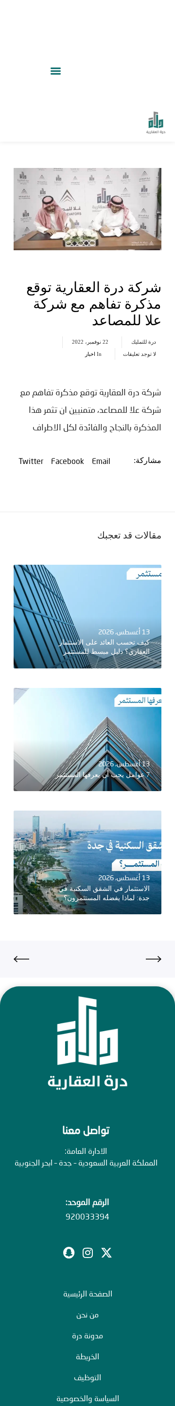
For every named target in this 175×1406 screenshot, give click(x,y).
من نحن (87, 1314)
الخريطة (87, 1356)
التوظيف (87, 1377)
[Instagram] (87, 1252)
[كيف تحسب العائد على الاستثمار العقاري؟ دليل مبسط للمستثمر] (87, 616)
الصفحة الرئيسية (87, 1293)
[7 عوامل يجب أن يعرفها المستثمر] (87, 740)
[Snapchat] (68, 1252)
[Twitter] (106, 1252)
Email (101, 460)
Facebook (67, 460)
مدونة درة (87, 1335)
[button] (55, 70)
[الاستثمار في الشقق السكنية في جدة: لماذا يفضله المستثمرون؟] (87, 862)
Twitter (30, 460)
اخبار (90, 354)
